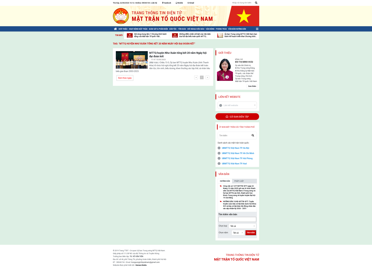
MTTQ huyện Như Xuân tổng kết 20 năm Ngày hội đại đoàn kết (178, 54)
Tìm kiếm (251, 233)
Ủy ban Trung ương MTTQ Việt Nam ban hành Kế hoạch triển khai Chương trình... (241, 35)
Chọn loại (223, 226)
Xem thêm (252, 86)
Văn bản (223, 174)
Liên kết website (229, 96)
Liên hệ (154, 3)
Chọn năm (223, 232)
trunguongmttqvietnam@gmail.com (145, 262)
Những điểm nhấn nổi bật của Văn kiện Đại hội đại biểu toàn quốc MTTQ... (195, 35)
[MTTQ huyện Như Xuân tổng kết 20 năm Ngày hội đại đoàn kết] (132, 61)
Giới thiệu (224, 52)
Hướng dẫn (225, 181)
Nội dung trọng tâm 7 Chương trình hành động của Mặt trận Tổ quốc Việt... (150, 35)
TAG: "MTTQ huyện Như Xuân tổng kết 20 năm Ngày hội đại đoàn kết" (154, 43)
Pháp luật (239, 181)
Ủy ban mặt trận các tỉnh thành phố (237, 127)
